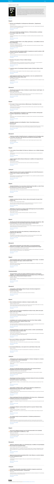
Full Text (11, 29)
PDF (13, 29)
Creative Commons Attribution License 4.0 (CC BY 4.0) (29, 481)
